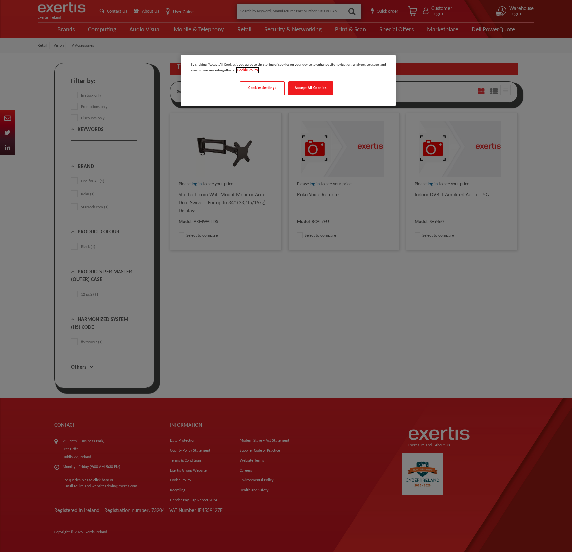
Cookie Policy (247, 70)
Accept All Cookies (310, 88)
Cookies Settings (262, 88)
